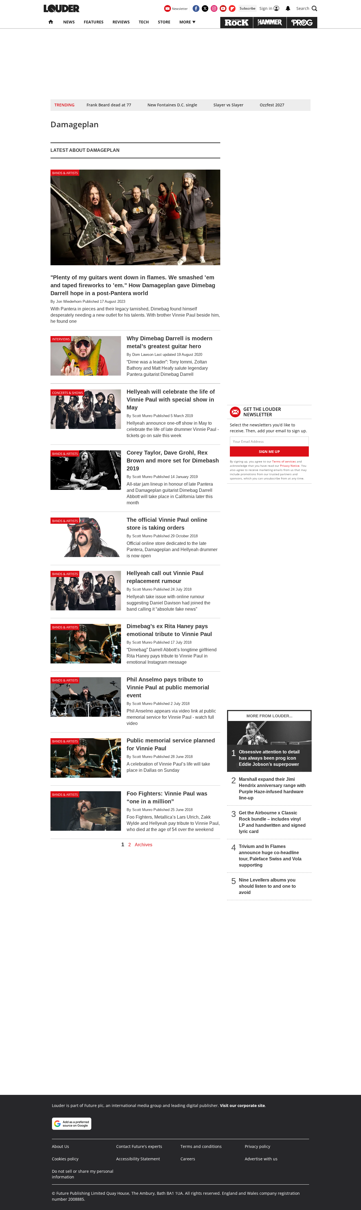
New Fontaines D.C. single (172, 105)
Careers (187, 1158)
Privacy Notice (290, 466)
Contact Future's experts (139, 1146)
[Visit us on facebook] (196, 8)
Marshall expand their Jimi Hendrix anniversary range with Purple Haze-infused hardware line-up (272, 788)
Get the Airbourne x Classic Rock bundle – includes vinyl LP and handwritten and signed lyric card (272, 822)
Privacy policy (257, 1146)
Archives (143, 845)
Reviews (121, 22)
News (69, 22)
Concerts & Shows (67, 393)
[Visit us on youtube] (223, 8)
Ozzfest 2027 (272, 105)
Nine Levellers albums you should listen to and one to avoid (267, 886)
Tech (144, 22)
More (185, 22)
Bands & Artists (65, 173)
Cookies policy (65, 1158)
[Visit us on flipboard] (232, 8)
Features (94, 22)
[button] (306, 8)
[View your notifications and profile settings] (288, 8)
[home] (51, 22)
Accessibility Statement (138, 1158)
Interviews (61, 339)
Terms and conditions (201, 1146)
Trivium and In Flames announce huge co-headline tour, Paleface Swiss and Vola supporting (270, 855)
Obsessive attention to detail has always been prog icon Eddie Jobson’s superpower (269, 758)
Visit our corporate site (242, 1105)
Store (164, 22)
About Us (60, 1146)
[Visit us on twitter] (205, 8)
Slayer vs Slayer (228, 105)
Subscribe (248, 8)
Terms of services (284, 461)
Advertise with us (261, 1158)
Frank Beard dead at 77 (109, 105)
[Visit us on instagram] (214, 8)
